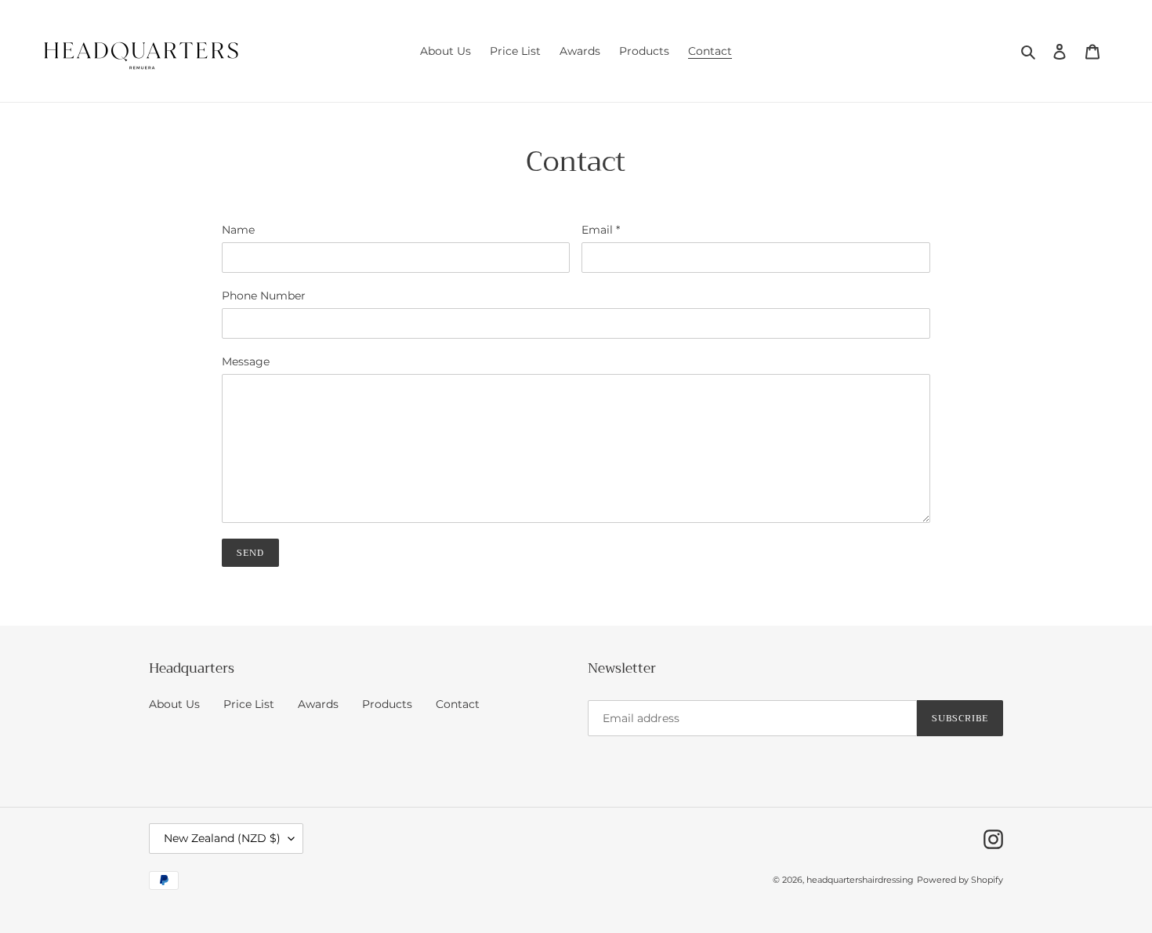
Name (238, 230)
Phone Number (264, 296)
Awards (318, 704)
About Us (174, 704)
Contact (458, 704)
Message (246, 361)
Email (600, 230)
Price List (248, 704)
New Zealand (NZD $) (222, 838)
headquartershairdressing (860, 879)
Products (387, 704)
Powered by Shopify (960, 879)
